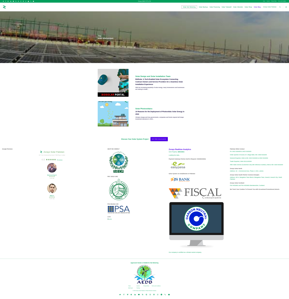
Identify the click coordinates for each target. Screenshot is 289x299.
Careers (138, 285)
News (129, 285)
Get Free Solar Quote (159, 139)
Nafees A (52, 195)
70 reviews (59, 160)
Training (138, 288)
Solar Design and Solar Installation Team (152, 76)
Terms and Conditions (156, 285)
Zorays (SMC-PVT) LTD (144, 1)
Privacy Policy (146, 285)
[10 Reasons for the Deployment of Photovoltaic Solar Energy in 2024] (113, 113)
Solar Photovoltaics (143, 109)
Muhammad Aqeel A (52, 175)
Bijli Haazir (130, 288)
